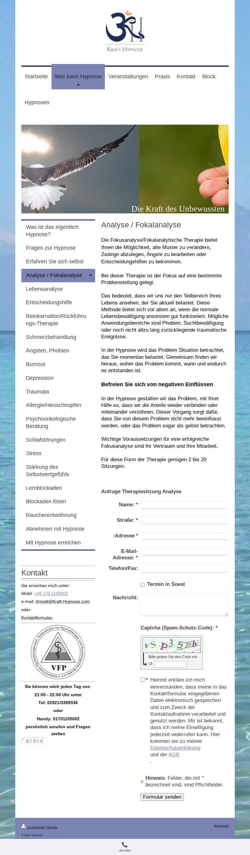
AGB (174, 754)
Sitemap (52, 827)
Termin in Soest (166, 584)
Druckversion (36, 827)
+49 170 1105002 (51, 593)
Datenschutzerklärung (175, 747)
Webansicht (221, 825)
